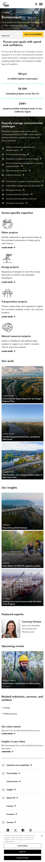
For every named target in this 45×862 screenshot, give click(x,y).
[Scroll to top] (5, 33)
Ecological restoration (15, 203)
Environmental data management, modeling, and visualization (24, 164)
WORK (6, 12)
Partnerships (12, 773)
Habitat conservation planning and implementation (20, 148)
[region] (22, 847)
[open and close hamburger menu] (40, 4)
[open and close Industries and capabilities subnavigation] (3, 765)
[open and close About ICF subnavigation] (3, 798)
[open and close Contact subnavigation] (3, 822)
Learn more (7, 734)
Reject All (22, 852)
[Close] (41, 836)
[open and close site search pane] (36, 4)
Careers (10, 806)
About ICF (11, 798)
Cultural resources (13, 175)
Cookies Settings (22, 845)
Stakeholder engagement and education (23, 186)
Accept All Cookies (22, 858)
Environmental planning (16, 154)
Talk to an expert (33, 34)
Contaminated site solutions (17, 194)
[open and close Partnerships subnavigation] (3, 773)
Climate (7, 707)
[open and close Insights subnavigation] (3, 789)
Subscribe (6, 752)
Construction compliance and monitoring (23, 181)
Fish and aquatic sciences (16, 170)
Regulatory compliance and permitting (22, 159)
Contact (10, 822)
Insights (10, 789)
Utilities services (10, 713)
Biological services (13, 190)
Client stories (12, 781)
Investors (10, 814)
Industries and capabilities (18, 765)
